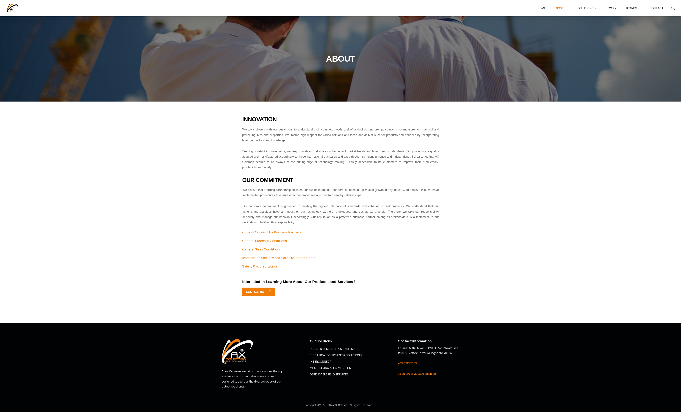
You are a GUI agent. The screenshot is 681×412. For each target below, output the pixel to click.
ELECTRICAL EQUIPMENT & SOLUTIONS (336, 355)
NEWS (610, 8)
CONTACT (656, 8)
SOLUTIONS (585, 8)
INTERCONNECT (321, 362)
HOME (542, 8)
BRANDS (631, 8)
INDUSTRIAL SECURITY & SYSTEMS (332, 349)
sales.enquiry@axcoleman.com (418, 374)
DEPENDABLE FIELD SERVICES (329, 374)
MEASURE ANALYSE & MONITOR (330, 368)
